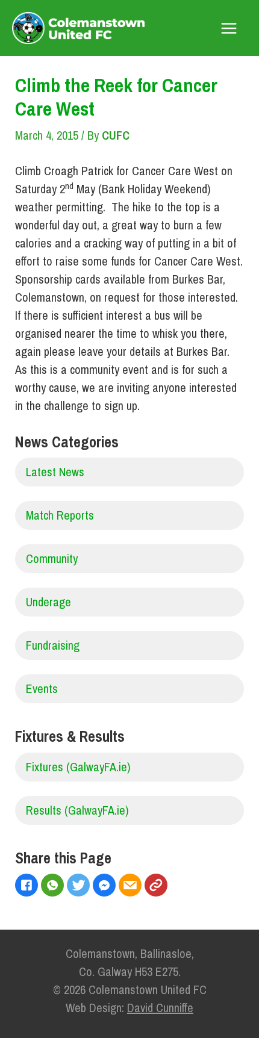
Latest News (55, 472)
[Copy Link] (157, 887)
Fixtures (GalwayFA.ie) (78, 767)
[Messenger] (106, 887)
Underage (48, 602)
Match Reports (60, 515)
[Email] (132, 887)
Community (52, 558)
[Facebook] (28, 887)
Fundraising (53, 645)
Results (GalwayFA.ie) (77, 810)
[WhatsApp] (54, 887)
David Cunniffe (160, 1007)
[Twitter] (80, 887)
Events (42, 688)
